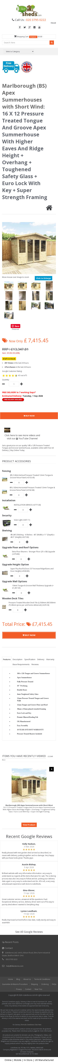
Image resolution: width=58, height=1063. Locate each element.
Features (7, 659)
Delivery (40, 659)
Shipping (34, 984)
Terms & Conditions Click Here (31, 1025)
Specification (29, 659)
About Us (27, 979)
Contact (28, 989)
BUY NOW (30, 415)
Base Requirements (21, 664)
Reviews (35, 664)
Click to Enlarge (43, 278)
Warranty (50, 659)
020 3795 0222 (36, 20)
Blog (18, 979)
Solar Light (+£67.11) (22, 520)
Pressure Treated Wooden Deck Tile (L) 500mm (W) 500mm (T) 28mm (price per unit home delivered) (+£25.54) (32, 603)
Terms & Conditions (42, 979)
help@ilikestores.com (14, 966)
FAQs (54, 984)
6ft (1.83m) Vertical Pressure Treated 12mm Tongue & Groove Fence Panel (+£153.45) (31, 476)
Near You (38, 989)
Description (17, 659)
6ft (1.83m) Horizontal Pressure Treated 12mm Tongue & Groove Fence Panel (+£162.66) (32, 488)
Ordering (45, 984)
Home (10, 979)
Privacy (19, 989)
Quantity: (5, 379)
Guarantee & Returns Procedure (15, 984)
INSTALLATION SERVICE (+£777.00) (27, 505)
